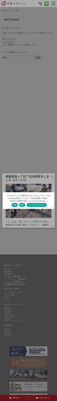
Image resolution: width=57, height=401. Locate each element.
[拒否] (52, 207)
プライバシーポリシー (36, 205)
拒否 (22, 205)
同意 (14, 205)
